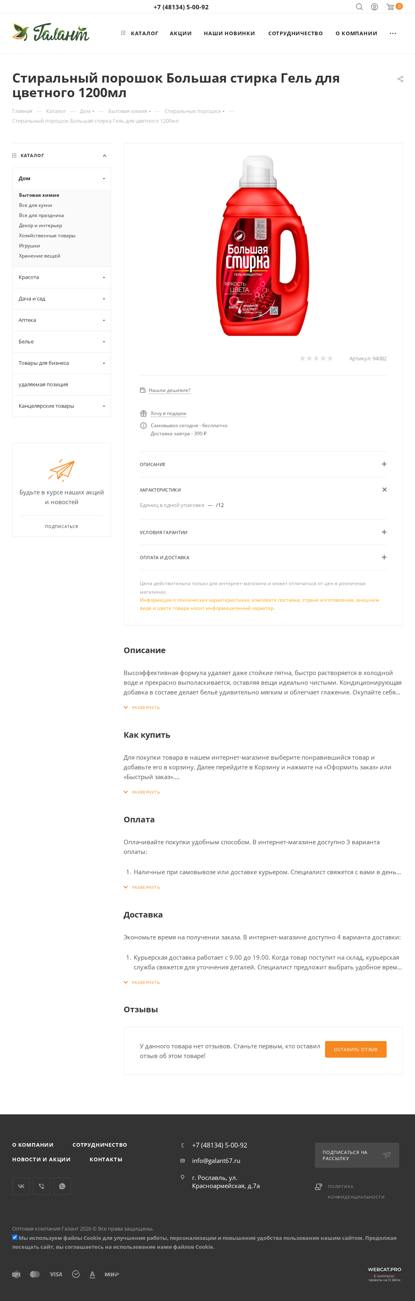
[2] (309, 358)
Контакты (106, 1159)
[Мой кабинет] (374, 8)
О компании (33, 1144)
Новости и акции (41, 1159)
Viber (41, 1186)
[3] (315, 358)
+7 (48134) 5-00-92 (181, 7)
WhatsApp (62, 1186)
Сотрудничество (100, 1144)
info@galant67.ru (216, 1160)
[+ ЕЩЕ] (393, 33)
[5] (329, 358)
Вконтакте (21, 1186)
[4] (322, 358)
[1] (302, 358)
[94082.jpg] (263, 245)
